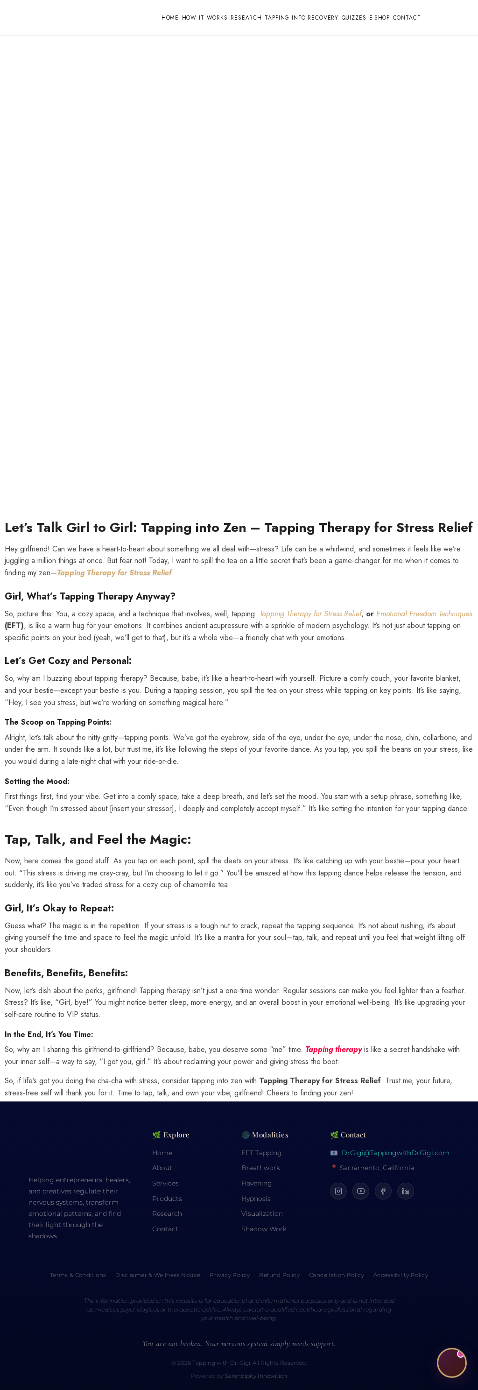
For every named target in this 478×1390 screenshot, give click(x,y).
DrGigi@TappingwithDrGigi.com (396, 1153)
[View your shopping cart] (438, 17)
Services (165, 1183)
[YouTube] (360, 1191)
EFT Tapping (261, 1153)
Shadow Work (264, 1229)
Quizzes (354, 17)
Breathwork (260, 1167)
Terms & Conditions (78, 1274)
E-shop (379, 17)
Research (246, 17)
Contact (407, 17)
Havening (256, 1183)
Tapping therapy (333, 1049)
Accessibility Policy (400, 1274)
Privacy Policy (230, 1274)
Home (170, 17)
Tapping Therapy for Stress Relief (114, 572)
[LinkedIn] (405, 1191)
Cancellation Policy (336, 1274)
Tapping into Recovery (301, 17)
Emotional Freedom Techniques (424, 613)
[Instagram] (338, 1191)
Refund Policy (279, 1274)
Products (167, 1198)
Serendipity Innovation (256, 1376)
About (162, 1167)
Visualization (262, 1213)
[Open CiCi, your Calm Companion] (452, 1361)
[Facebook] (383, 1191)
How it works (205, 17)
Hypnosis (256, 1198)
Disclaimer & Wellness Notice (157, 1274)
